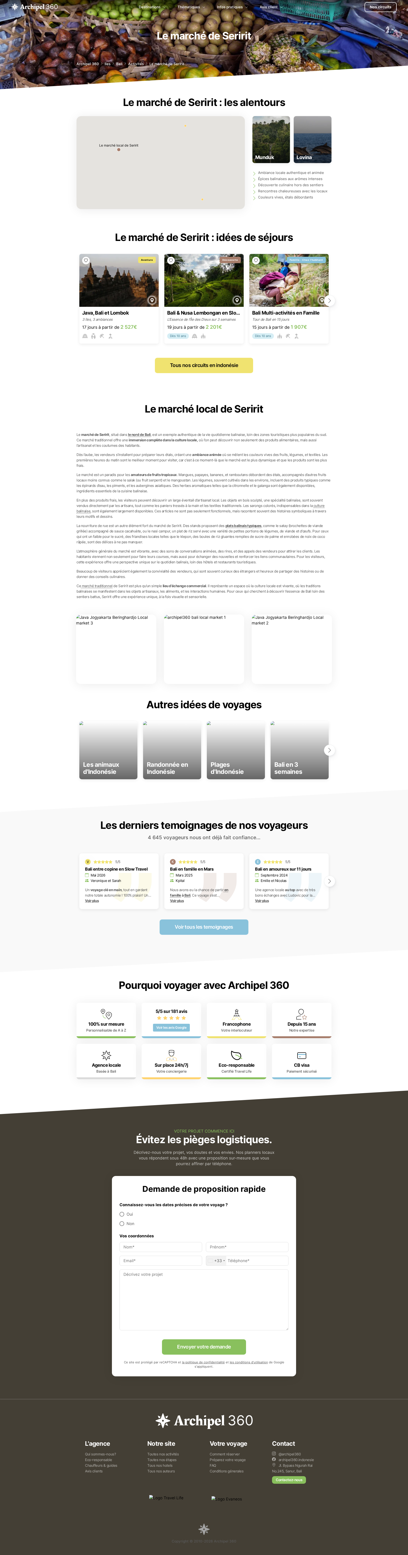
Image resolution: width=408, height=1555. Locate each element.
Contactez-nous (289, 1480)
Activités (136, 64)
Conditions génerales (227, 1471)
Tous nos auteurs (161, 1471)
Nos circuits (380, 7)
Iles (107, 64)
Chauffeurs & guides (101, 1465)
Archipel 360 (87, 64)
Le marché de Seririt (166, 64)
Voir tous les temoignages (204, 927)
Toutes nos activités (163, 1454)
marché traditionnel (97, 586)
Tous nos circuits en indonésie (204, 365)
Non (130, 1223)
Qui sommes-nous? (100, 1454)
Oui (130, 1214)
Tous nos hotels (160, 1465)
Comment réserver (225, 1454)
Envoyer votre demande (204, 1347)
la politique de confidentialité (203, 1362)
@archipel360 (289, 1454)
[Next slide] (329, 300)
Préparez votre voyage (228, 1460)
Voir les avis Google (171, 1027)
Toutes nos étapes (162, 1460)
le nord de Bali (139, 435)
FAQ (213, 1465)
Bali (119, 64)
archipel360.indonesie (296, 1460)
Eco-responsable (98, 1460)
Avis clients (94, 1471)
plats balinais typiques (243, 526)
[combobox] (216, 1260)
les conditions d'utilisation (249, 1362)
